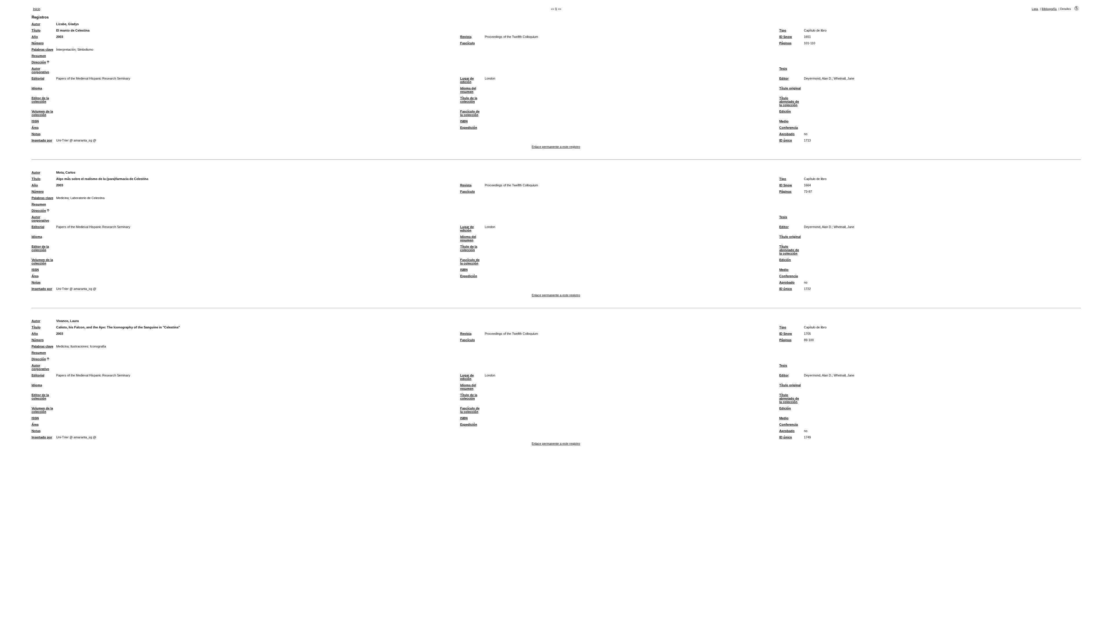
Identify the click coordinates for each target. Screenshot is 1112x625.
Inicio (36, 9)
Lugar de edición (467, 80)
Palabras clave (42, 49)
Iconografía (98, 346)
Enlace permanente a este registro (556, 146)
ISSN (35, 121)
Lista (1035, 8)
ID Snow (785, 36)
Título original (790, 88)
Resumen (39, 56)
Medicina (62, 198)
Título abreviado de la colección (789, 101)
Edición (785, 111)
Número (38, 43)
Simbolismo (85, 49)
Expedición (468, 127)
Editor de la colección (40, 99)
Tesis (783, 68)
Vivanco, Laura (67, 321)
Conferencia (788, 127)
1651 (807, 36)
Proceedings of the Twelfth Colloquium (511, 36)
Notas (36, 134)
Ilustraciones (79, 346)
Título (36, 30)
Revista (465, 36)
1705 (807, 333)
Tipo (782, 30)
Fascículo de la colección (470, 113)
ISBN (464, 121)
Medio (784, 121)
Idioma (37, 88)
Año (35, 36)
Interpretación (66, 49)
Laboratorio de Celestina (87, 198)
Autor (36, 24)
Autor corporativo (40, 70)
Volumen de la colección (42, 113)
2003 (59, 36)
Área (35, 127)
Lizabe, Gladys (67, 24)
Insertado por (42, 140)
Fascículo (467, 43)
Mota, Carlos (65, 172)
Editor (784, 78)
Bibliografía (1049, 8)
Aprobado (787, 134)
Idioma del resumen (468, 90)
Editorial (38, 78)
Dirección (39, 62)
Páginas (785, 43)
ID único (785, 140)
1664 (807, 185)
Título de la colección (468, 99)
